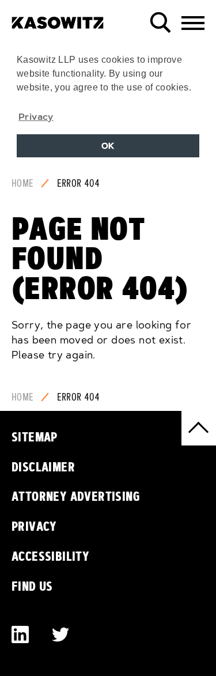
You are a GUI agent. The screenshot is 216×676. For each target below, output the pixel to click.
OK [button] (108, 146)
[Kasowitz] (58, 18)
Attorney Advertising (76, 496)
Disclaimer (43, 467)
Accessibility (50, 556)
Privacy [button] (36, 116)
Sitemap (35, 437)
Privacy (34, 526)
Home (23, 183)
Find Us (32, 586)
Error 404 (78, 183)
